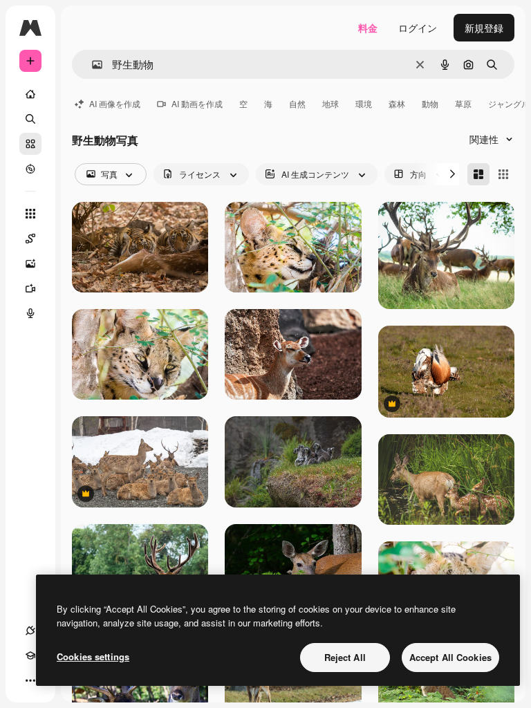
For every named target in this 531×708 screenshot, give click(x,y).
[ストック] (30, 144)
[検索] (30, 119)
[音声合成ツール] (30, 313)
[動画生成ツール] (30, 288)
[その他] (30, 680)
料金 (368, 28)
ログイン (417, 28)
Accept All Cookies (450, 657)
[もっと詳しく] (30, 169)
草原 (463, 103)
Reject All (345, 657)
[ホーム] (30, 94)
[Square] (503, 174)
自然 (297, 103)
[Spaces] (30, 238)
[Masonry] (478, 174)
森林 (397, 103)
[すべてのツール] (30, 214)
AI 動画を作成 (197, 103)
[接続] (30, 631)
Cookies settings (93, 656)
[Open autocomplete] (92, 64)
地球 (330, 103)
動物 (430, 103)
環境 (363, 103)
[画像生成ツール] (30, 263)
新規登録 (484, 28)
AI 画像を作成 (114, 103)
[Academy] (30, 655)
